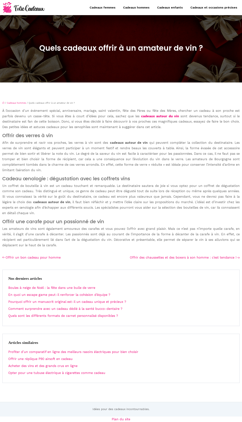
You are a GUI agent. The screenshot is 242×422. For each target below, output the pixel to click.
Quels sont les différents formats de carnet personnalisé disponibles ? (63, 316)
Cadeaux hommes (136, 7)
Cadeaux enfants (170, 7)
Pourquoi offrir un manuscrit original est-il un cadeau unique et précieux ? (67, 302)
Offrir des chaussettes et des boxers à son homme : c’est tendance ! (183, 257)
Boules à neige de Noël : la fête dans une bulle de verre (51, 288)
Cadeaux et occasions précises (213, 7)
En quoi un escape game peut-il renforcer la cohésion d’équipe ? (59, 295)
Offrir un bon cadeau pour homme (33, 257)
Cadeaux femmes (103, 7)
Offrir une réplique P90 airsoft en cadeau (40, 359)
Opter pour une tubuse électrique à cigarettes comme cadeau (56, 373)
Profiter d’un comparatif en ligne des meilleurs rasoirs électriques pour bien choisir (73, 352)
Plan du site (121, 419)
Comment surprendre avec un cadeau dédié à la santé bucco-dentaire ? (65, 309)
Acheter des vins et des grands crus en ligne (43, 366)
